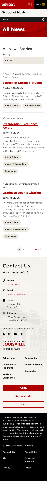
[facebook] (4, 334)
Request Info (23, 396)
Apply (23, 387)
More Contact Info (14, 272)
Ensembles (30, 371)
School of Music (32, 106)
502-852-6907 (14, 284)
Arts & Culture (11, 106)
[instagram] (9, 334)
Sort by (7, 54)
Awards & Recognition (15, 164)
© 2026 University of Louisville (18, 446)
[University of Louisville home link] (8, 4)
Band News (10, 171)
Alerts (5, 458)
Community (31, 358)
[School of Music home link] (14, 345)
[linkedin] (21, 334)
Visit (23, 404)
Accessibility (9, 452)
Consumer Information (30, 460)
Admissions (9, 358)
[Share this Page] (42, 19)
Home (5, 19)
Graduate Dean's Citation (22, 192)
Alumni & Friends (34, 364)
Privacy (6, 468)
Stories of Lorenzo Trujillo (22, 82)
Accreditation (31, 452)
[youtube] (15, 334)
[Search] (30, 4)
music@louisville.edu (17, 294)
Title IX (28, 468)
